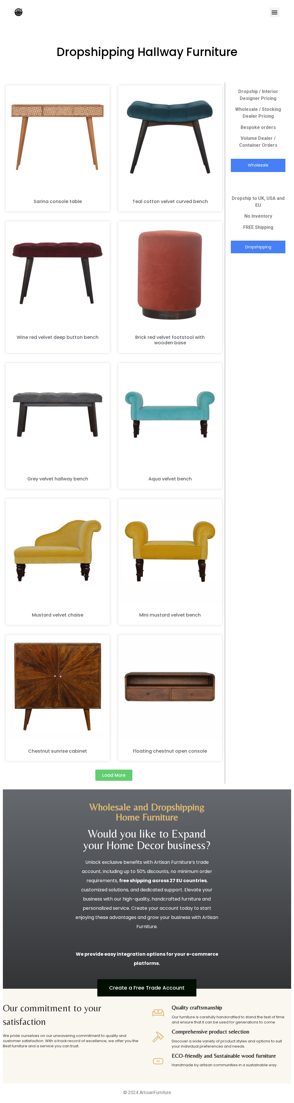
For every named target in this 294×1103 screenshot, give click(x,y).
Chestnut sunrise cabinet (57, 751)
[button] (274, 12)
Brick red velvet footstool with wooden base (170, 340)
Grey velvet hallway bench (57, 479)
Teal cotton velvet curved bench (170, 201)
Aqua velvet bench (170, 479)
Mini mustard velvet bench (170, 615)
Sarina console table (58, 201)
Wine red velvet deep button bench (57, 337)
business (184, 845)
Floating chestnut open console (170, 751)
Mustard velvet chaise (57, 615)
